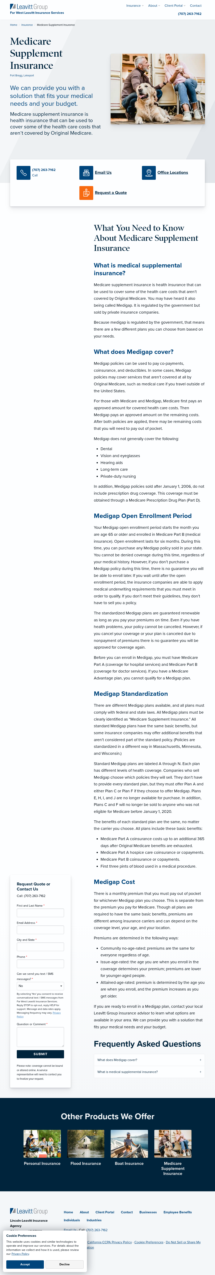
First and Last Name (31, 905)
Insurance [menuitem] (133, 6)
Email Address (27, 923)
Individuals (72, 1220)
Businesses (148, 1212)
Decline (64, 1264)
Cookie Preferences (148, 1242)
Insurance (27, 25)
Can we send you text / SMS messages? (35, 976)
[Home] (28, 1211)
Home (13, 25)
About (84, 1212)
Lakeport (29, 75)
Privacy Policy (20, 1254)
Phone (22, 957)
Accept (25, 1264)
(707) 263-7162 (97, 1230)
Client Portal (105, 1212)
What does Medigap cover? (117, 1060)
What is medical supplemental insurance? (127, 1072)
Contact (127, 1212)
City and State (27, 940)
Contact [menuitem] (196, 6)
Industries (94, 1220)
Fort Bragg (16, 75)
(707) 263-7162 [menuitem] (190, 14)
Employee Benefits (178, 1212)
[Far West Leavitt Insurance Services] (28, 7)
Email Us (70, 1230)
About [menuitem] (152, 6)
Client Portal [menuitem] (174, 6)
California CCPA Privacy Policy (109, 1242)
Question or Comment (32, 1024)
